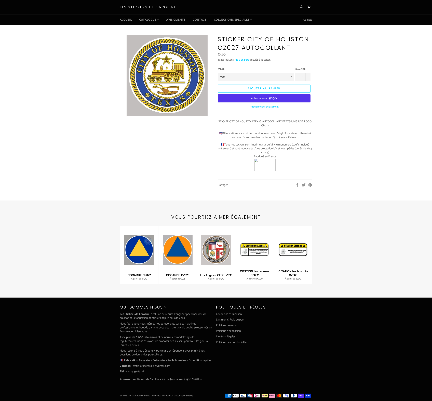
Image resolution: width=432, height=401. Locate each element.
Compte (307, 20)
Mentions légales (225, 336)
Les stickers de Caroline (148, 7)
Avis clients (175, 19)
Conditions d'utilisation (229, 314)
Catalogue (148, 19)
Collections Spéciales (232, 19)
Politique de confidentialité (231, 342)
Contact (199, 19)
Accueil (126, 19)
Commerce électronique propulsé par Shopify (172, 395)
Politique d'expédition (228, 331)
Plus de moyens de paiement (264, 107)
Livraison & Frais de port (230, 319)
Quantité (300, 69)
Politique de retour (227, 325)
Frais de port (242, 60)
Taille (221, 69)
